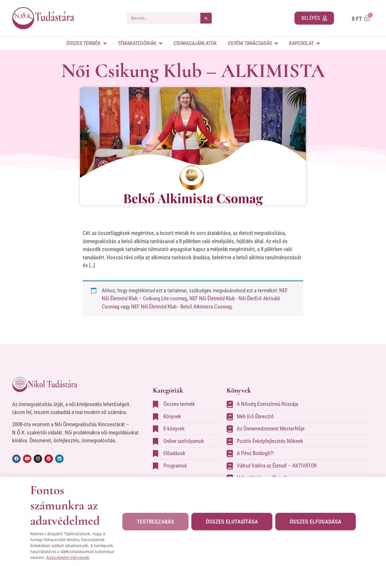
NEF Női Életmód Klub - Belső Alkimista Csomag (181, 306)
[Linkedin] (59, 458)
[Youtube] (27, 458)
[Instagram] (38, 458)
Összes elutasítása (232, 521)
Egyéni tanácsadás (250, 43)
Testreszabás (155, 521)
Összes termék (83, 43)
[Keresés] (206, 18)
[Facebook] (16, 458)
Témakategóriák (137, 43)
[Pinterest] (48, 458)
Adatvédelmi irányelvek (67, 557)
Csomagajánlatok (195, 43)
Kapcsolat (301, 43)
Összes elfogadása (315, 521)
